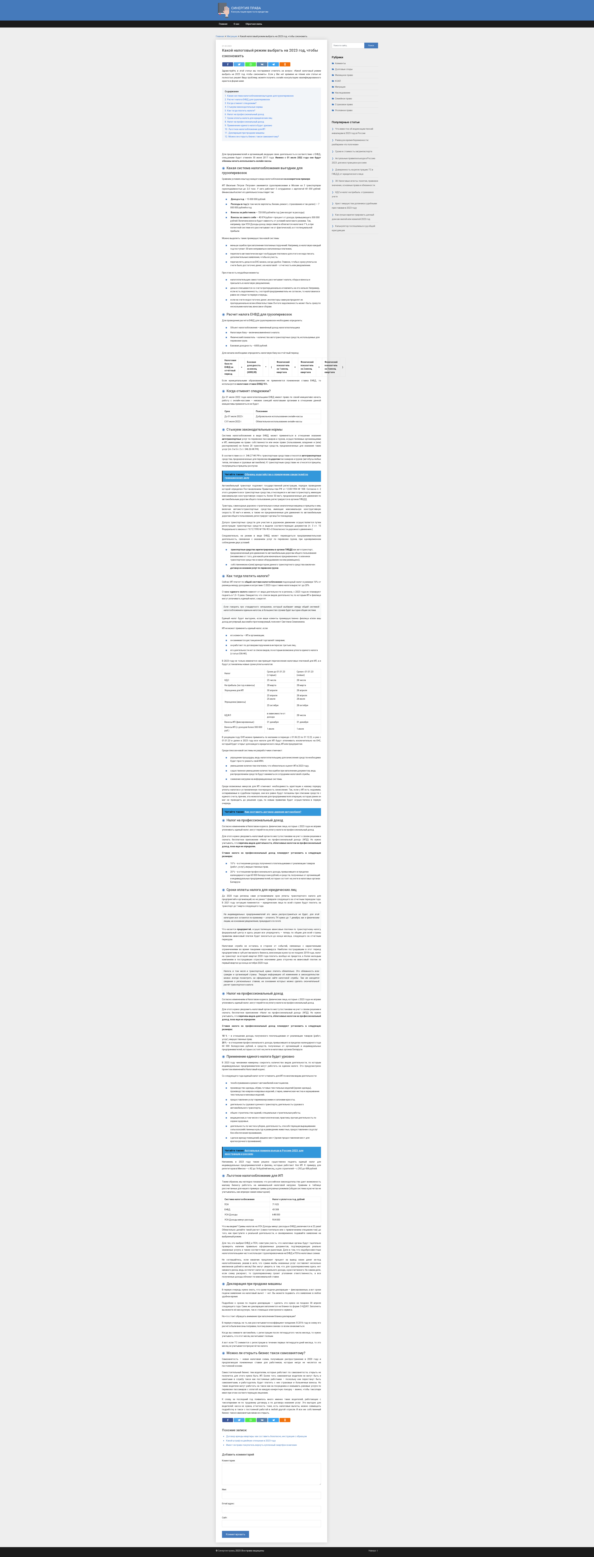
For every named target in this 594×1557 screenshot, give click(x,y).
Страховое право (344, 104)
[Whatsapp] (250, 64)
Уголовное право (344, 110)
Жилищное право (344, 75)
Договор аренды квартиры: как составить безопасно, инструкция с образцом (266, 1436)
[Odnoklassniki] (285, 64)
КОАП (338, 81)
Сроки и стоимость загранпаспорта (353, 151)
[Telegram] (273, 64)
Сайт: (225, 1517)
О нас (236, 24)
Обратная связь (253, 24)
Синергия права (226, 1550)
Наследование (342, 92)
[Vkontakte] (262, 64)
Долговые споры (344, 69)
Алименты (340, 63)
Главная (223, 24)
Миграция (232, 36)
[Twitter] (239, 64)
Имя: (224, 1489)
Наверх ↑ (373, 1550)
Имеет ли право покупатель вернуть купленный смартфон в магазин (261, 1445)
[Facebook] (227, 64)
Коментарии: (228, 1460)
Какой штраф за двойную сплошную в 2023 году (251, 1440)
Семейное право (343, 98)
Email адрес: (228, 1503)
